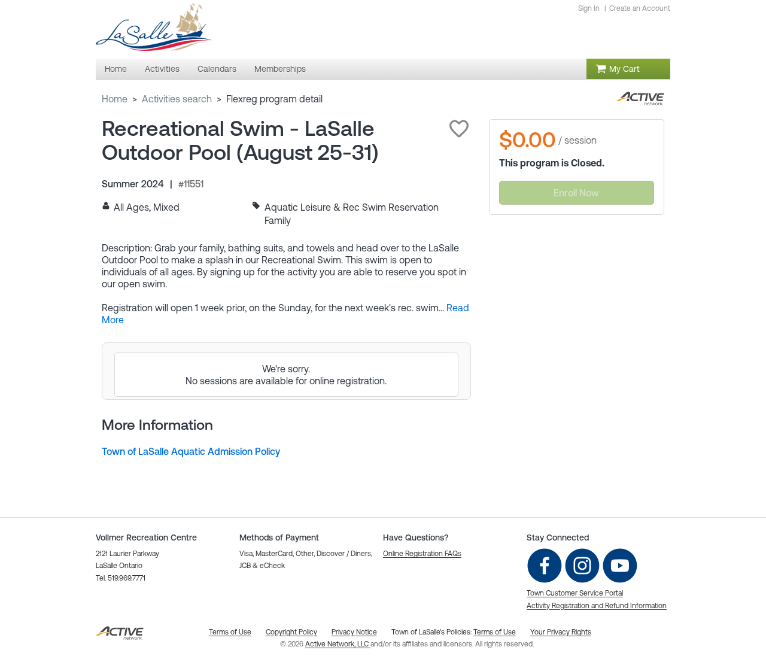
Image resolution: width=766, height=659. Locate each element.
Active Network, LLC (337, 644)
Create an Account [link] (639, 8)
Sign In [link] (589, 8)
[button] (459, 128)
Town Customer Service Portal (575, 593)
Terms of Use (494, 632)
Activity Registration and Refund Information (597, 606)
